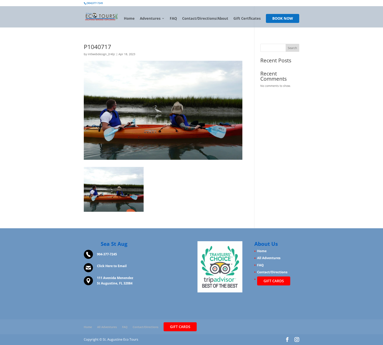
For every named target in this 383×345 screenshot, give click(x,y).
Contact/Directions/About (205, 19)
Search (292, 48)
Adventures (150, 19)
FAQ (173, 19)
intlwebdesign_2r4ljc (101, 54)
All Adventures (268, 258)
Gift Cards (274, 280)
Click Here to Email (112, 266)
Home (129, 19)
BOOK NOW (282, 18)
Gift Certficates (247, 19)
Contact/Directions (272, 272)
